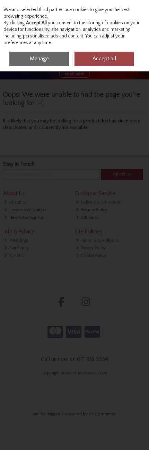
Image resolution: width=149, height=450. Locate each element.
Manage (39, 58)
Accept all (104, 58)
